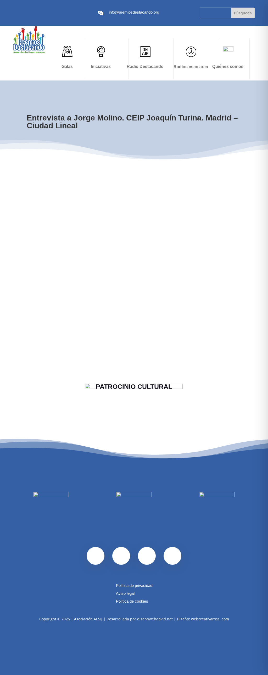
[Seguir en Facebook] (15, 13)
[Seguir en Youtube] (40, 13)
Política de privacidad (134, 586)
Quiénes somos (227, 66)
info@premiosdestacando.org (134, 12)
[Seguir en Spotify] (31, 13)
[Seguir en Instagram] (23, 13)
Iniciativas (101, 66)
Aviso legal (125, 594)
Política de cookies (132, 601)
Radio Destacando (145, 66)
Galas (67, 66)
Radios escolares (191, 67)
